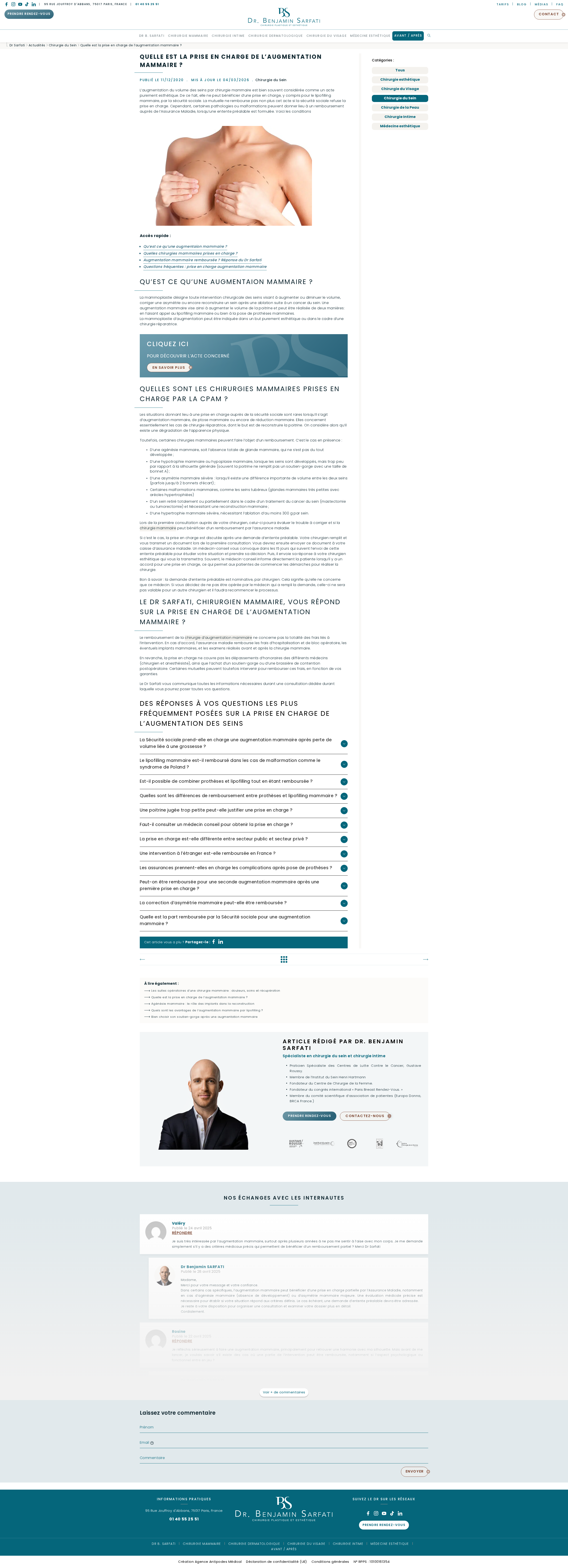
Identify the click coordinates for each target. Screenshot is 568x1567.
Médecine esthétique (400, 126)
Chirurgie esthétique (400, 80)
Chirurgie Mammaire (202, 1544)
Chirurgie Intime (400, 117)
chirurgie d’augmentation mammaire (218, 638)
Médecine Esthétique (390, 1544)
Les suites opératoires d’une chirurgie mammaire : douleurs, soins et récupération (215, 990)
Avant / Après (284, 1549)
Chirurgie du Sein (400, 98)
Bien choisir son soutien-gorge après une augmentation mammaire (204, 1017)
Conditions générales (330, 1562)
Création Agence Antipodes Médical (210, 1562)
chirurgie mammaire (158, 528)
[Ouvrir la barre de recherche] (429, 35)
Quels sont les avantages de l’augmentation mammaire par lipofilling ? (207, 1010)
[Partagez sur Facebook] (213, 943)
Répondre (182, 1233)
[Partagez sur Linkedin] (220, 943)
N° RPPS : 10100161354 (372, 1562)
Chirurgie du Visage (400, 89)
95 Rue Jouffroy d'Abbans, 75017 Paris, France (85, 4)
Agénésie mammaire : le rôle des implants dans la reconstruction (202, 1004)
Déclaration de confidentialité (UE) (276, 1562)
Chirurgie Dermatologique (254, 1544)
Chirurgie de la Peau (400, 108)
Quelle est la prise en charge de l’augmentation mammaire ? (199, 997)
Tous (400, 70)
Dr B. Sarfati (164, 1544)
